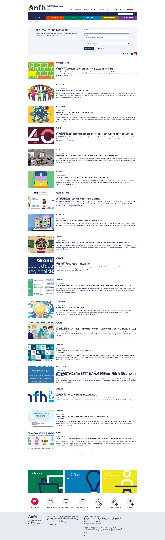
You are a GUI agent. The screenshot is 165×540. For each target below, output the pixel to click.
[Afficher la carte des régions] (135, 10)
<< (74, 454)
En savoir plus (51, 525)
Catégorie (87, 41)
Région (86, 35)
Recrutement (113, 527)
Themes (86, 29)
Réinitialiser (100, 48)
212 (81, 454)
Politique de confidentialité (92, 529)
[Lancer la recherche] (134, 14)
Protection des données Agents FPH (112, 529)
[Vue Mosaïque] (132, 53)
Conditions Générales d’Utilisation (108, 531)
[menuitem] (35, 504)
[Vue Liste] (135, 53)
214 (91, 454)
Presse (86, 527)
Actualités (35, 21)
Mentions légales (89, 533)
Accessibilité (94, 527)
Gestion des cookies (90, 531)
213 (86, 454)
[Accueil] (46, 7)
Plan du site (103, 527)
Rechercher (89, 48)
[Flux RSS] (84, 535)
